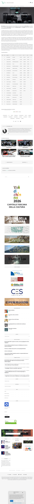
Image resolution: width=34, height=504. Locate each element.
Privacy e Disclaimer (14, 502)
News (17, 12)
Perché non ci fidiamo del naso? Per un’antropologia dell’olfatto (15, 348)
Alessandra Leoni (15, 18)
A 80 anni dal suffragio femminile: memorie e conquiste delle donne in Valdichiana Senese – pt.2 (16, 354)
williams (22, 118)
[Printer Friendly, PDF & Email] (17, 111)
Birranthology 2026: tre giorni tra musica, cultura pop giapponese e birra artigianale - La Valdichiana (16, 359)
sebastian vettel (12, 118)
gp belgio (30, 115)
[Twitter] (15, 121)
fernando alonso (21, 115)
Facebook (9, 474)
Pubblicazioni (22, 6)
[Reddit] (20, 121)
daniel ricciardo (5, 115)
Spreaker (25, 474)
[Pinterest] (17, 121)
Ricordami (6, 415)
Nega (15, 500)
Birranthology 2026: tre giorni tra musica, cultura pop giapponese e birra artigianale (17, 342)
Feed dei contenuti (7, 393)
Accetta (12, 500)
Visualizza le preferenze (20, 500)
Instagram (15, 474)
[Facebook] (13, 121)
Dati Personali (18, 470)
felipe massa (16, 115)
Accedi (5, 391)
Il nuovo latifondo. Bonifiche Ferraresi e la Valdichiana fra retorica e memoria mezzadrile (16, 346)
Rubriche (15, 6)
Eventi (18, 6)
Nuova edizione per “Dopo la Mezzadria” (12, 364)
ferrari (26, 115)
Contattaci (23, 470)
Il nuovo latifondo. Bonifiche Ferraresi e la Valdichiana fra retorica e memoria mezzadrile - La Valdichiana (17, 363)
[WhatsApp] (19, 121)
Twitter (8, 133)
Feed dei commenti (7, 395)
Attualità (11, 6)
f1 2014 (12, 115)
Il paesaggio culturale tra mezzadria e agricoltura (13, 368)
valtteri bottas (18, 118)
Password (6, 411)
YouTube (20, 474)
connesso (7, 170)
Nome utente (6, 408)
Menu (32, 2)
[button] (22, 492)
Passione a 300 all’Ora (7, 109)
